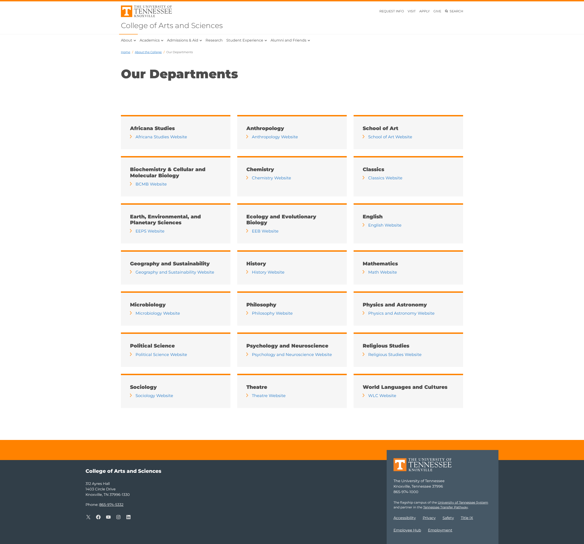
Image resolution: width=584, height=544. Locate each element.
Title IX (467, 518)
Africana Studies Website (161, 136)
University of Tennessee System (463, 502)
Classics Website (385, 177)
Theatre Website (269, 395)
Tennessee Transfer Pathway (445, 507)
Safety (448, 518)
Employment (440, 530)
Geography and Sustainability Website (175, 272)
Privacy (429, 518)
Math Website (382, 272)
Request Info (391, 11)
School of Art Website (390, 136)
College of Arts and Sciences (172, 25)
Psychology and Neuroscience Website (292, 354)
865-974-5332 (111, 504)
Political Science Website (161, 354)
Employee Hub (407, 530)
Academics (150, 40)
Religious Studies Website (395, 354)
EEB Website (265, 231)
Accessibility (405, 518)
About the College (148, 52)
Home (125, 52)
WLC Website (382, 395)
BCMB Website (151, 184)
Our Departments (179, 52)
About (126, 40)
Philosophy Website (272, 313)
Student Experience (244, 40)
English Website (385, 225)
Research (214, 40)
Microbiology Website (158, 313)
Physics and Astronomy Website (401, 313)
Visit (412, 11)
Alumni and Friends (288, 40)
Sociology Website (154, 395)
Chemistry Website (271, 177)
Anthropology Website (275, 136)
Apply (424, 11)
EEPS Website (150, 231)
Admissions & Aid (182, 40)
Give (437, 11)
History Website (268, 272)
